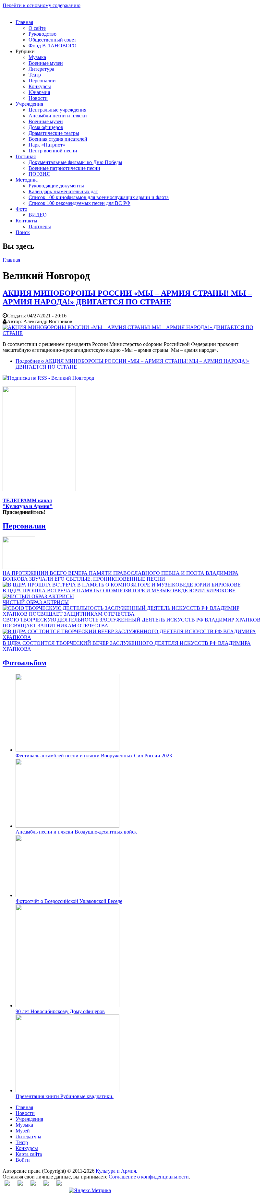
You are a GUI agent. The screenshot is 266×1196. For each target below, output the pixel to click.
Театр (35, 74)
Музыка (37, 57)
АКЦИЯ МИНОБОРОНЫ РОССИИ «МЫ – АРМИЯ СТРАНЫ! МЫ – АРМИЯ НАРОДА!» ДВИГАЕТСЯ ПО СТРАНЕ (127, 297)
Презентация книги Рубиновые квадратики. (65, 1096)
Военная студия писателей (58, 139)
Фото (21, 209)
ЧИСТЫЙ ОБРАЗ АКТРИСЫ (36, 602)
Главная (24, 22)
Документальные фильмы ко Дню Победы (75, 162)
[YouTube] (48, 1190)
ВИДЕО (38, 215)
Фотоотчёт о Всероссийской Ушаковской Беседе (69, 901)
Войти (23, 1160)
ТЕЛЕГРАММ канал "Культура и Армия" (28, 503)
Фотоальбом (24, 662)
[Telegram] (60, 1190)
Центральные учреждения (57, 109)
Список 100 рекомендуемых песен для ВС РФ (79, 203)
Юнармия (39, 92)
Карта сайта (29, 1154)
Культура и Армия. (116, 1171)
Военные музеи (46, 63)
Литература (41, 69)
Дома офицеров (46, 127)
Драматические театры (54, 133)
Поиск (23, 232)
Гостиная (26, 156)
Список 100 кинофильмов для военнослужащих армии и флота (99, 197)
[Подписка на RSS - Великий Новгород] (48, 378)
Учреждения (29, 104)
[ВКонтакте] (9, 1190)
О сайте (37, 28)
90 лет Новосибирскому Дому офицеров (60, 1011)
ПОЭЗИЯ (39, 174)
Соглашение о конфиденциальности (149, 1176)
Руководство (42, 34)
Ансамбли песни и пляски (58, 115)
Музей (23, 1130)
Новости (38, 98)
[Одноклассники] (35, 1190)
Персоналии (42, 80)
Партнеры (40, 226)
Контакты (26, 220)
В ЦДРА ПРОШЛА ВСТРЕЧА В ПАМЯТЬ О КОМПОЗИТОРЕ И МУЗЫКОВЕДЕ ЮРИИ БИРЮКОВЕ (119, 590)
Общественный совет (52, 39)
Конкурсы (40, 86)
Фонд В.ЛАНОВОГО (53, 45)
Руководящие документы (56, 185)
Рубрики (25, 51)
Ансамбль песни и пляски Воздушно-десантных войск (76, 832)
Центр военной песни (53, 150)
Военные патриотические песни (64, 168)
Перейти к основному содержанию (41, 5)
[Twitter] (22, 1190)
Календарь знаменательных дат (63, 191)
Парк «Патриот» (47, 145)
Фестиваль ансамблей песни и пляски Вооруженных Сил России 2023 (94, 755)
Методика (27, 180)
